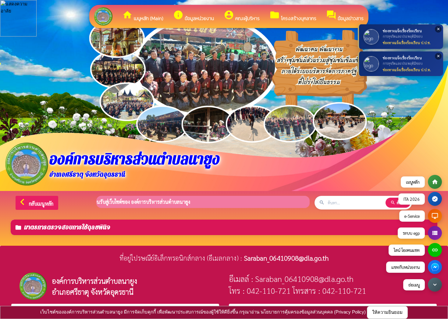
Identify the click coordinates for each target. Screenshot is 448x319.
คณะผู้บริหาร (242, 16)
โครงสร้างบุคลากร (292, 16)
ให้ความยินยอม (387, 312)
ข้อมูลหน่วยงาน (193, 16)
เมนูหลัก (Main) (142, 16)
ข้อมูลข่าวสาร (345, 16)
